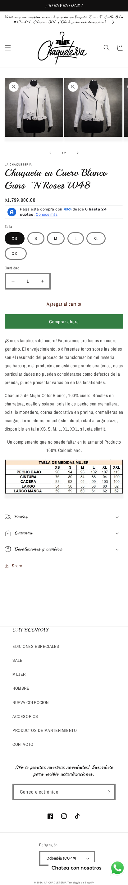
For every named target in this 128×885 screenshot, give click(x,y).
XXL (16, 253)
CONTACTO (23, 744)
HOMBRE (21, 688)
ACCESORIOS (25, 716)
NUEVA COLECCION (30, 702)
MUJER (19, 674)
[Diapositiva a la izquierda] (50, 153)
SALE (17, 660)
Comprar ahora (64, 321)
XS (14, 238)
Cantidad (12, 268)
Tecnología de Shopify (80, 882)
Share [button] (17, 566)
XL (96, 238)
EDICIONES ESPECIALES (35, 646)
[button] (8, 48)
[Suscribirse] (107, 792)
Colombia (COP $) (61, 858)
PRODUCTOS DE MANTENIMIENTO (44, 730)
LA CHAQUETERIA (55, 882)
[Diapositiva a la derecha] (78, 153)
